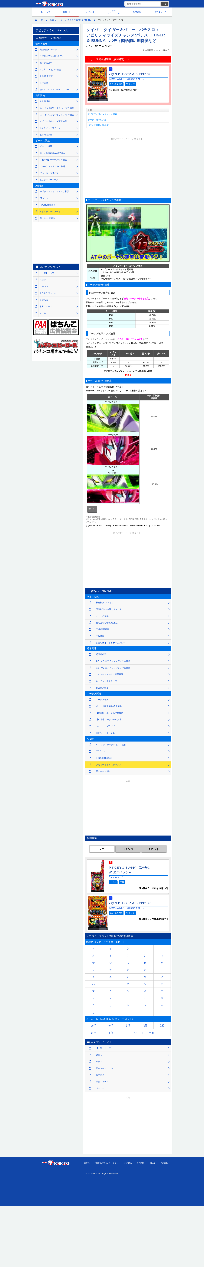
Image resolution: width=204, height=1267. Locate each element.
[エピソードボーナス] (90, 733)
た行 (144, 1025)
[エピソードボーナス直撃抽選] (90, 674)
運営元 (86, 1163)
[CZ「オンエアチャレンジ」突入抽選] (90, 661)
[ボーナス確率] (90, 616)
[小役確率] (90, 636)
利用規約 (128, 1163)
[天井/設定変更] (90, 629)
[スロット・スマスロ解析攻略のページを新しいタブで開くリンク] (90, 1055)
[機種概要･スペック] (90, 602)
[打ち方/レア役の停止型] (90, 622)
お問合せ (152, 1163)
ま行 (110, 1032)
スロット (67, 12)
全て (102, 849)
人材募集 (164, 1163)
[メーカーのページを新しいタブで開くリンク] (90, 1088)
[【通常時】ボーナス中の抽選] (90, 713)
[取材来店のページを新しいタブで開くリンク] (90, 1075)
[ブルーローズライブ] (90, 726)
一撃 (41, 20)
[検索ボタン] (164, 4)
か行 (110, 1025)
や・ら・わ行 (145, 1032)
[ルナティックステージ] (90, 681)
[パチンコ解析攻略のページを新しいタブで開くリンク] (90, 1061)
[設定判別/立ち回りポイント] (90, 609)
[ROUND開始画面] (90, 758)
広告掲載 (140, 1163)
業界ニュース (160, 12)
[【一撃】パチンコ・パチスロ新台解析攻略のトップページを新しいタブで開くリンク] (90, 1048)
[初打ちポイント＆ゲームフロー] (90, 643)
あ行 (93, 1025)
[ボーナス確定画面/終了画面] (90, 706)
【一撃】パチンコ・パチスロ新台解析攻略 (50, 3)
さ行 (127, 1025)
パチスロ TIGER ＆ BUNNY (78, 20)
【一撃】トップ (43, 12)
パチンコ (90, 12)
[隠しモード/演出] (90, 771)
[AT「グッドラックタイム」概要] (90, 744)
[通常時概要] (90, 654)
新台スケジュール (113, 11)
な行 (162, 1025)
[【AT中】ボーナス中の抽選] (90, 719)
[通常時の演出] (90, 688)
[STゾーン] (90, 751)
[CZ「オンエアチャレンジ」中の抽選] (90, 668)
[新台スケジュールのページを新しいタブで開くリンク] (90, 1068)
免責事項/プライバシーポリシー (107, 1163)
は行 (93, 1032)
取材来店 (137, 12)
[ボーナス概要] (90, 699)
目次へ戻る (92, 509)
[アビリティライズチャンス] (90, 765)
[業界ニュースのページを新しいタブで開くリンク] (90, 1081)
